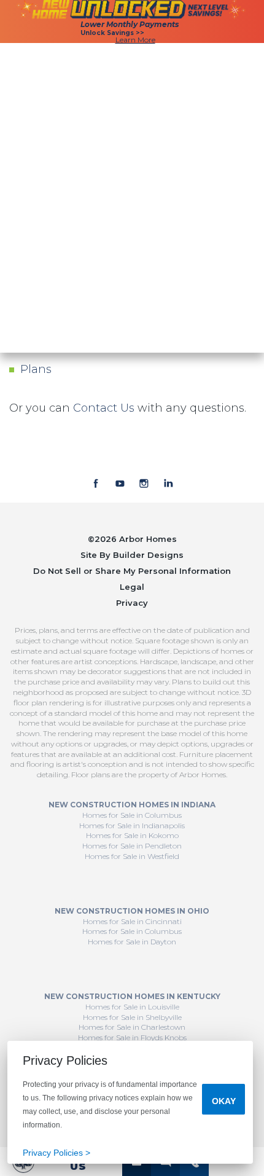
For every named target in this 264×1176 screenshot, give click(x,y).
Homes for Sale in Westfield (132, 856)
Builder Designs (148, 555)
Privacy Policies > (56, 1153)
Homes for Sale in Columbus (132, 815)
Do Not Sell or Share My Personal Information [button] (132, 571)
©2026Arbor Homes (132, 539)
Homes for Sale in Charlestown (132, 1027)
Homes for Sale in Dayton (132, 941)
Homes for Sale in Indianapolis (132, 825)
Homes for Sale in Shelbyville (132, 1017)
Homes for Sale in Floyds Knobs (132, 1037)
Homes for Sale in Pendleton (132, 845)
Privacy (132, 603)
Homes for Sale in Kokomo (132, 835)
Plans (36, 369)
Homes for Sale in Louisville (132, 1006)
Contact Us (103, 408)
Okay (224, 1101)
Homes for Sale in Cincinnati (132, 921)
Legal (132, 587)
